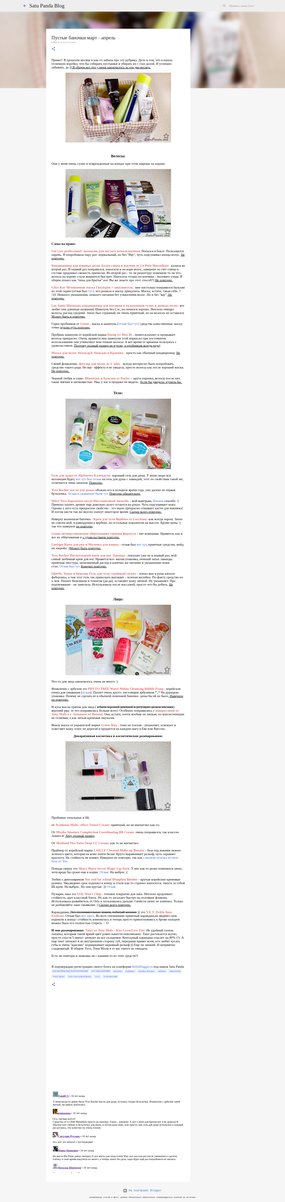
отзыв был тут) (128, 323)
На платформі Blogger (144, 1190)
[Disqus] (118, 1043)
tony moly (59, 976)
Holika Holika (147, 971)
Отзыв (104, 872)
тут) (91, 291)
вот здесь (87, 915)
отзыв (86, 692)
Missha (162, 971)
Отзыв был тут (70, 566)
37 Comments (70, 42)
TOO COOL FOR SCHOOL (79, 976)
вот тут (141, 544)
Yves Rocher (110, 976)
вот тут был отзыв (88, 479)
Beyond (118, 971)
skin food (175, 971)
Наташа (158, 501)
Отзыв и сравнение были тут (88, 493)
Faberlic (130, 971)
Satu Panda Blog (46, 6)
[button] (53, 49)
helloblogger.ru (142, 966)
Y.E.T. (97, 976)
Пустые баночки (101, 971)
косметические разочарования (70, 971)
